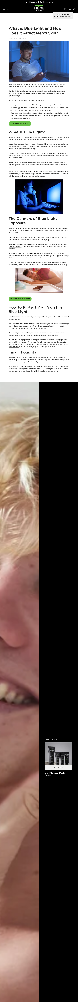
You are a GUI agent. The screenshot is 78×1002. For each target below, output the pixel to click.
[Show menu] (4, 8)
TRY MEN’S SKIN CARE (20, 123)
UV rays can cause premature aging (37, 357)
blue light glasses (39, 335)
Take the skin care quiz (20, 299)
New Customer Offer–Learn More (39, 2)
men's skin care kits (27, 344)
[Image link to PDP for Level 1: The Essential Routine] (58, 756)
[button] (8, 8)
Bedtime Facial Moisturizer (52, 344)
